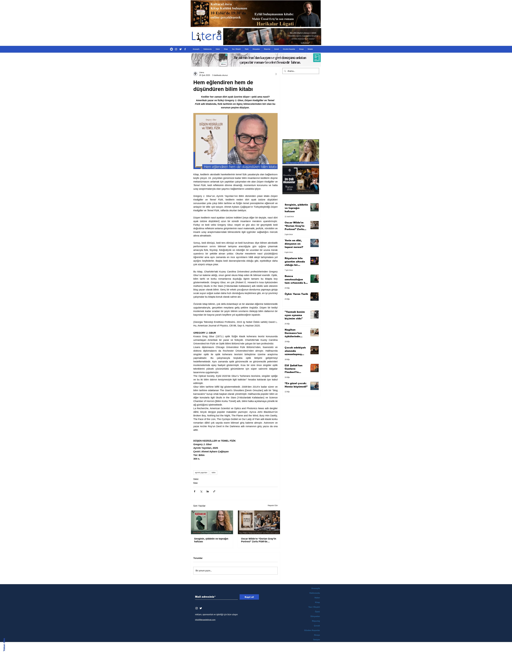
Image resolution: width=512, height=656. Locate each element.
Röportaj (316, 621)
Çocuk (317, 626)
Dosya (317, 635)
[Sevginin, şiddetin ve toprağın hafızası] (212, 522)
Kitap (195, 483)
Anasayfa (315, 588)
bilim (213, 472)
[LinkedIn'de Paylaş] (207, 491)
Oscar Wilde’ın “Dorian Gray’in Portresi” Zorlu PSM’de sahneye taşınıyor (258, 540)
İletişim (316, 640)
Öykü (317, 612)
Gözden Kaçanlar (312, 630)
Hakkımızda (314, 593)
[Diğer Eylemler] (276, 73)
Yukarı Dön (4, 644)
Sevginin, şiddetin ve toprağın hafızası (211, 540)
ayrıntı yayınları (201, 472)
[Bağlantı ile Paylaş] (214, 491)
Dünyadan (315, 616)
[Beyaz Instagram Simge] (196, 608)
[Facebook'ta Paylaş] (194, 491)
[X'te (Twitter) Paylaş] (201, 491)
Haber (196, 479)
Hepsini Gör (273, 505)
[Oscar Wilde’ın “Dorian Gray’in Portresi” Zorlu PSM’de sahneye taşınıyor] (259, 522)
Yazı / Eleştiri (314, 607)
